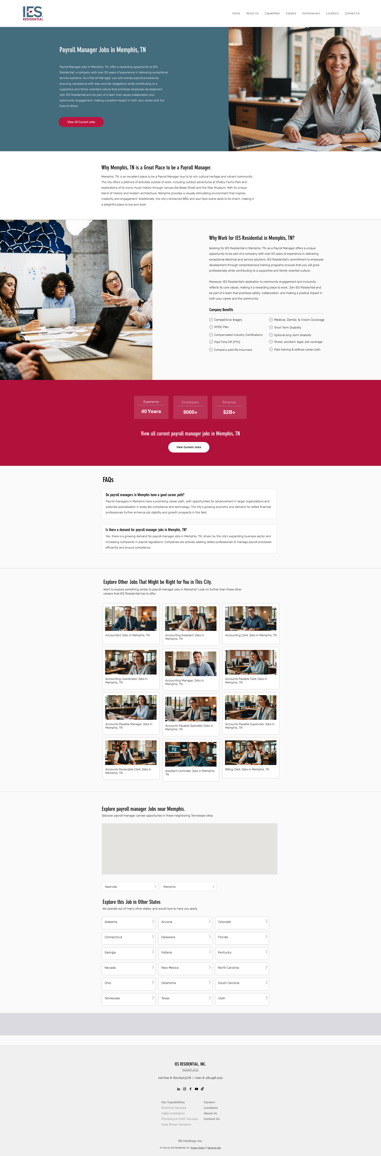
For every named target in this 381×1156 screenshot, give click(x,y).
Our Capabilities (173, 1102)
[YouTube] (196, 1089)
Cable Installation (173, 1113)
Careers (209, 1102)
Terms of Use (214, 1147)
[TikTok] (202, 1089)
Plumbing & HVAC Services (179, 1119)
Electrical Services (173, 1108)
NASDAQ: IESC (190, 1069)
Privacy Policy (198, 1147)
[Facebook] (190, 1089)
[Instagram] (185, 1089)
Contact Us (211, 1119)
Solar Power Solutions (176, 1124)
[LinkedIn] (179, 1089)
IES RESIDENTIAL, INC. (190, 1064)
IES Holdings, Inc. (190, 1141)
